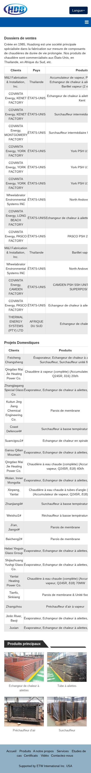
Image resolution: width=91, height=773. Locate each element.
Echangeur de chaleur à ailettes (24, 688)
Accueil (11, 751)
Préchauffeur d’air (24, 730)
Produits (25, 751)
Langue (77, 10)
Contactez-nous (62, 755)
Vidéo (45, 755)
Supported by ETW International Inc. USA (45, 766)
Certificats (31, 755)
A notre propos (43, 751)
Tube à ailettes (66, 686)
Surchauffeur (67, 730)
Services (63, 751)
